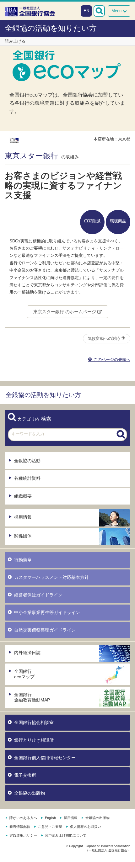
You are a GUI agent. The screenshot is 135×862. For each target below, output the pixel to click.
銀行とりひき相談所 (34, 740)
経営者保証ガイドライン (38, 594)
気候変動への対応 (105, 338)
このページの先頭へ (111, 359)
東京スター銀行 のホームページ (65, 311)
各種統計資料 (27, 478)
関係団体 (23, 535)
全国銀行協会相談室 (34, 722)
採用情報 (23, 517)
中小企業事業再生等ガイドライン (47, 612)
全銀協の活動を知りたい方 (51, 28)
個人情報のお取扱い (85, 826)
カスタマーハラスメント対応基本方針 (51, 577)
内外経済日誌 (27, 652)
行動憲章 (23, 559)
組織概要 (23, 496)
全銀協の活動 (27, 460)
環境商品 (118, 221)
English (50, 818)
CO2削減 (92, 221)
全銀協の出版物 (29, 793)
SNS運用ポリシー (23, 835)
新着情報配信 (19, 826)
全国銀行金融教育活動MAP (32, 697)
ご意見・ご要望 (50, 826)
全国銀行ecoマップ (24, 674)
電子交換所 (25, 775)
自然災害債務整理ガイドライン (45, 629)
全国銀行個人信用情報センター (45, 757)
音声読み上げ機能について (65, 835)
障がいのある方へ (23, 818)
